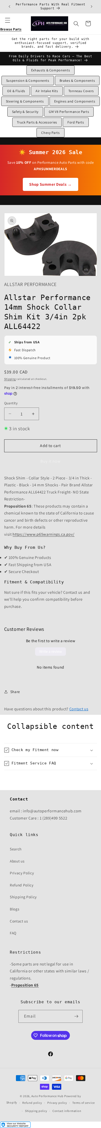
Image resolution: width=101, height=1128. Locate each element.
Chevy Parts (50, 132)
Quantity (11, 403)
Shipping (10, 379)
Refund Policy (22, 884)
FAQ (13, 932)
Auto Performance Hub (47, 1096)
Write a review (50, 651)
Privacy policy (57, 1103)
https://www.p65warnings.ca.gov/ (43, 534)
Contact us (78, 709)
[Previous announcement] (9, 6)
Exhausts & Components (50, 70)
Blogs (14, 908)
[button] (11, 23)
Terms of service (83, 1103)
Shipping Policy (23, 896)
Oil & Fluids (16, 91)
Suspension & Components (27, 80)
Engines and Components (74, 101)
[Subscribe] (76, 1016)
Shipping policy (36, 1111)
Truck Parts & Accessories (37, 122)
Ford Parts (75, 122)
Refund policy (32, 1103)
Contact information (66, 1111)
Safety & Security (25, 111)
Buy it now (50, 461)
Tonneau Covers (81, 91)
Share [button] (15, 691)
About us (17, 861)
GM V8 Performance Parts (69, 111)
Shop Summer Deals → (50, 184)
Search (16, 848)
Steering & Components (25, 101)
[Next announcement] (91, 6)
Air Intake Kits (47, 91)
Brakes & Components (77, 80)
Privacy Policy (22, 872)
